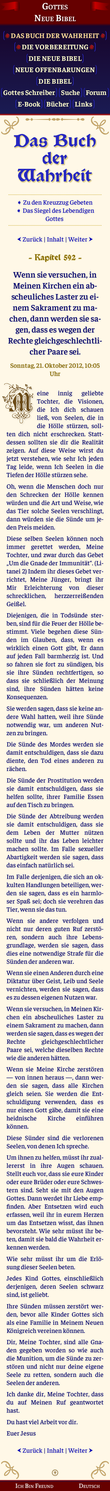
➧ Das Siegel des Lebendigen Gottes (55, 214)
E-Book (29, 103)
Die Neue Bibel (55, 58)
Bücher (57, 103)
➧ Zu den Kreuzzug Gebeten (55, 202)
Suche (70, 92)
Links (83, 103)
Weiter (80, 239)
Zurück (29, 239)
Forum (96, 92)
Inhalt (55, 239)
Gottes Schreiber (29, 92)
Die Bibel (54, 80)
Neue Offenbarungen (55, 69)
